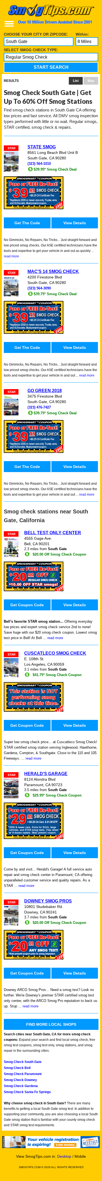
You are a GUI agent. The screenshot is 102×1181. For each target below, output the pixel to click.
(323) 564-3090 (39, 288)
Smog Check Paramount (23, 1074)
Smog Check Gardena (21, 1086)
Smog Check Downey (20, 1080)
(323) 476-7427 (39, 407)
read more (11, 256)
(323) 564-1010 (39, 164)
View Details (74, 223)
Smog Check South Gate (23, 1062)
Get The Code (27, 223)
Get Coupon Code (27, 605)
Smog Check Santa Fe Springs (27, 1092)
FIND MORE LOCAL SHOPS (51, 1024)
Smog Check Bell (17, 1068)
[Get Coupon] (51, 192)
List (76, 81)
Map (91, 81)
